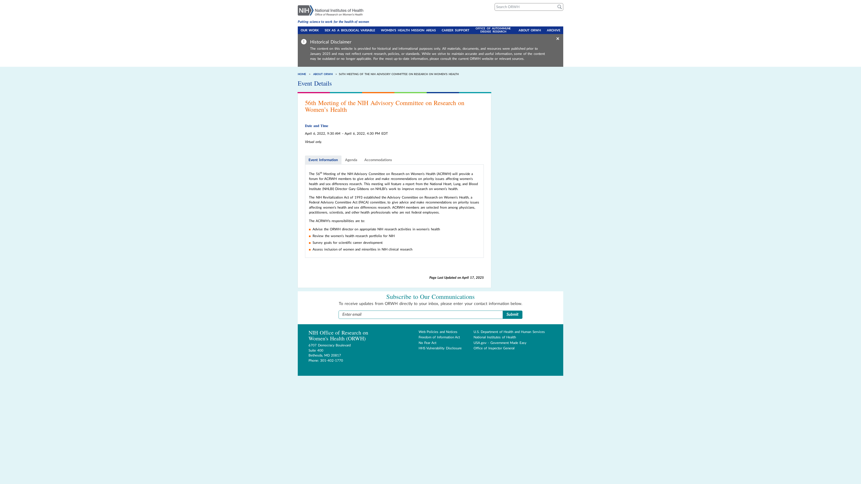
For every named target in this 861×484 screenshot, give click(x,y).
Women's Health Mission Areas (408, 30)
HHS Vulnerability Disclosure (440, 348)
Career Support (455, 30)
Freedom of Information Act (439, 337)
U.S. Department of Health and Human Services (509, 332)
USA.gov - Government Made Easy (500, 343)
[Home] (333, 10)
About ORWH (530, 30)
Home (302, 74)
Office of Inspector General (494, 348)
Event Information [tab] (323, 160)
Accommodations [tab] (378, 160)
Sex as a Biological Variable (350, 30)
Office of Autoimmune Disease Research (493, 30)
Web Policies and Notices (438, 332)
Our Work (310, 30)
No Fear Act (427, 343)
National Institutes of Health (495, 337)
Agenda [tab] (351, 160)
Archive (553, 30)
